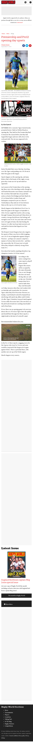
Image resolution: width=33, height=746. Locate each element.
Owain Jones (5, 45)
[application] (16, 332)
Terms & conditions (13, 735)
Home (3, 33)
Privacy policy (22, 735)
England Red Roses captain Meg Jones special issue (15, 581)
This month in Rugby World (16, 595)
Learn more (20, 22)
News (8, 33)
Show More (9, 604)
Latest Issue (10, 548)
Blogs (12, 33)
